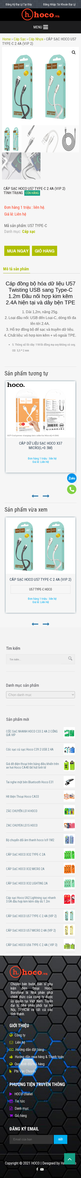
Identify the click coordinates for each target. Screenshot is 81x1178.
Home (6, 39)
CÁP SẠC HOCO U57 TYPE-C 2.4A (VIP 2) (40, 579)
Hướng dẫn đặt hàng (29, 1049)
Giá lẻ (8, 214)
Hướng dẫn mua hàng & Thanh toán (39, 1057)
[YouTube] (42, 1169)
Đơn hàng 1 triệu (18, 207)
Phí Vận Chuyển (25, 1071)
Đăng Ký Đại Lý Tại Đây (19, 4)
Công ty (20, 1035)
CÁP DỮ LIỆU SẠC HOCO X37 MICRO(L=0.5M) (40, 445)
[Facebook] (37, 1169)
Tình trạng (13, 193)
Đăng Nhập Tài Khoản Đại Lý (59, 4)
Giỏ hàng (21, 1116)
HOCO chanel (23, 1094)
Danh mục (22, 1108)
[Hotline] (71, 493)
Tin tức (20, 1101)
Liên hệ (20, 1042)
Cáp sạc (20, 39)
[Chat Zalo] (71, 482)
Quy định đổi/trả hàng (30, 1064)
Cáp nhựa (36, 39)
